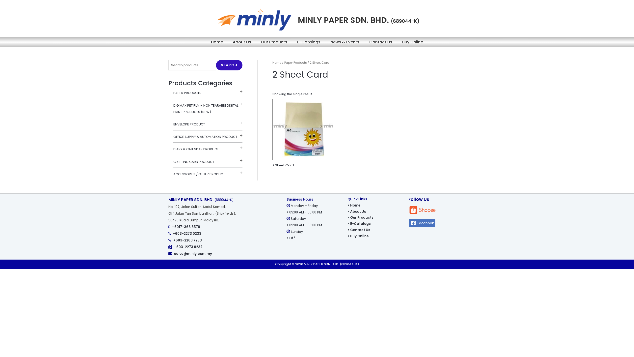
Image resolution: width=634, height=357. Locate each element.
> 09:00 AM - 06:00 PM (304, 212)
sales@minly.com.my (193, 253)
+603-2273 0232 (188, 247)
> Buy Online (358, 236)
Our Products (274, 42)
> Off (291, 238)
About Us (242, 42)
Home (217, 42)
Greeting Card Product (193, 161)
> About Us (356, 211)
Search (229, 65)
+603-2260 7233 (187, 240)
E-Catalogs (308, 42)
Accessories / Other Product (199, 174)
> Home (353, 205)
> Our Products (360, 217)
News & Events (344, 42)
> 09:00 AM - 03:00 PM (304, 225)
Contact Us (380, 42)
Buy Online (412, 42)
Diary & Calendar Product (196, 149)
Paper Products (187, 92)
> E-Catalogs (359, 223)
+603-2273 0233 (187, 233)
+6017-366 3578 (186, 227)
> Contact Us (358, 230)
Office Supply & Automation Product (205, 136)
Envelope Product (189, 124)
